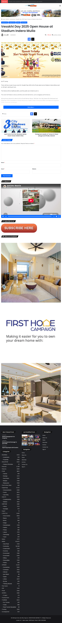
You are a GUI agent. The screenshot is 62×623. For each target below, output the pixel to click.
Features (4, 468)
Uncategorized (5, 611)
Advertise (24, 459)
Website (34, 169)
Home (3, 19)
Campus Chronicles (8, 464)
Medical (5, 501)
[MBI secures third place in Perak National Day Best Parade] (25, 440)
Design (5, 522)
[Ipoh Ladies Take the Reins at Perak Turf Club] (25, 436)
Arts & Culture (6, 515)
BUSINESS (4, 454)
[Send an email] (7, 34)
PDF (3, 588)
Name (3, 162)
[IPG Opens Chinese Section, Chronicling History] (31, 444)
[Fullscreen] (59, 216)
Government (6, 555)
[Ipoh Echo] (31, 5)
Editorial (5, 572)
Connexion (6, 569)
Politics (5, 562)
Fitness (5, 529)
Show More (31, 107)
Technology (6, 534)
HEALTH (4, 497)
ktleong (5, 34)
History (5, 506)
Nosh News (6, 478)
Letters (5, 579)
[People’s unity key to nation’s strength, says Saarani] (37, 444)
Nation (3, 539)
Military (5, 558)
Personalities (6, 560)
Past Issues (5, 586)
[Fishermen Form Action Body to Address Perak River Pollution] (31, 440)
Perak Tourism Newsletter (9, 607)
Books (4, 520)
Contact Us (24, 464)
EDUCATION (5, 461)
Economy (5, 550)
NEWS (7, 19)
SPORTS (4, 593)
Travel (4, 536)
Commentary (6, 567)
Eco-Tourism (6, 602)
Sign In (23, 466)
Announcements (7, 490)
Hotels (4, 604)
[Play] (3, 216)
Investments (6, 457)
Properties (5, 459)
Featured (4, 466)
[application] (31, 201)
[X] (32, 39)
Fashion (5, 527)
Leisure (5, 532)
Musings (5, 476)
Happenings (12, 22)
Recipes (5, 480)
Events (5, 492)
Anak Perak (6, 543)
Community (12, 19)
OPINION (4, 564)
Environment (6, 553)
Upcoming (24, 22)
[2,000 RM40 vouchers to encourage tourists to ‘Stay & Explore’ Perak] (31, 436)
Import (3, 511)
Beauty (5, 518)
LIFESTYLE (4, 513)
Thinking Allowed (7, 583)
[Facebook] (29, 39)
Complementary (7, 499)
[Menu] (60, 6)
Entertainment (6, 525)
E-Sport (5, 595)
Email (3, 169)
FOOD (3, 471)
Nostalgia (5, 508)
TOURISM (4, 600)
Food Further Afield (6, 485)
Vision (23, 457)
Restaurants (6, 483)
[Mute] (56, 216)
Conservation (6, 548)
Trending (4, 609)
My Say (5, 581)
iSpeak (5, 576)
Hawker (5, 473)
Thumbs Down (5, 597)
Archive (23, 462)
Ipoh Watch (6, 574)
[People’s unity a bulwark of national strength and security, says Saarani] (37, 436)
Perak (3, 590)
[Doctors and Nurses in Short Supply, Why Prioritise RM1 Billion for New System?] (25, 444)
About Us (24, 455)
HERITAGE (4, 504)
